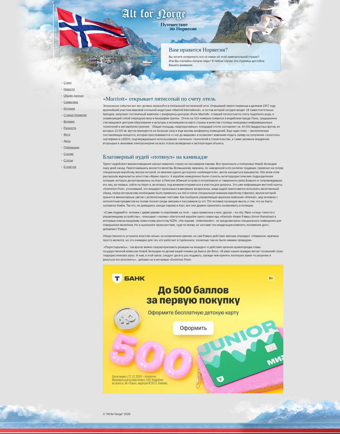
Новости (69, 89)
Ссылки (69, 154)
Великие (69, 121)
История (69, 108)
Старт (68, 82)
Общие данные (74, 95)
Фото (67, 134)
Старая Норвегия (75, 115)
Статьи (68, 160)
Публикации (71, 147)
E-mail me (70, 167)
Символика (71, 102)
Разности (70, 128)
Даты (67, 141)
